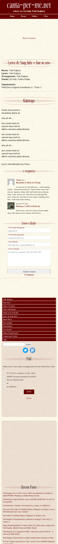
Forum (23, 16)
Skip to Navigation (29, 38)
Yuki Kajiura (7, 299)
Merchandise (7, 326)
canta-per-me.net (29, 5)
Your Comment (13, 249)
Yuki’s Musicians (9, 309)
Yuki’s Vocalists (9, 306)
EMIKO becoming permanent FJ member (21, 376)
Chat (46, 16)
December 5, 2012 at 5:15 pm (28, 182)
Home (12, 16)
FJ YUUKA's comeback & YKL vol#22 (21, 373)
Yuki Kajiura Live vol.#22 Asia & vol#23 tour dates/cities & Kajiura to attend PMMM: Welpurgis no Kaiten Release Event (28, 494)
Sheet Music (7, 319)
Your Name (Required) (16, 227)
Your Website (13, 241)
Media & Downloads (10, 312)
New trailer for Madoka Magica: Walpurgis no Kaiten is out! (24, 515)
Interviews (7, 302)
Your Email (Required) (16, 234)
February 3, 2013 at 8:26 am (28, 206)
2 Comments (29, 274)
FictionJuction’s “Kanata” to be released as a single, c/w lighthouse (26, 505)
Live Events (7, 329)
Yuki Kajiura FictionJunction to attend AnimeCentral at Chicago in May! (28, 537)
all (7, 383)
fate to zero (43, 63)
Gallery (34, 16)
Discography (7, 323)
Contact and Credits (10, 336)
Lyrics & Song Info (20, 63)
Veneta (18, 180)
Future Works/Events (11, 333)
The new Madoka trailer (15, 380)
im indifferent (11, 386)
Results (29, 398)
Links (5, 339)
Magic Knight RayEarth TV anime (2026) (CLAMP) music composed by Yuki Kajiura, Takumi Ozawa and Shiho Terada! (29, 526)
